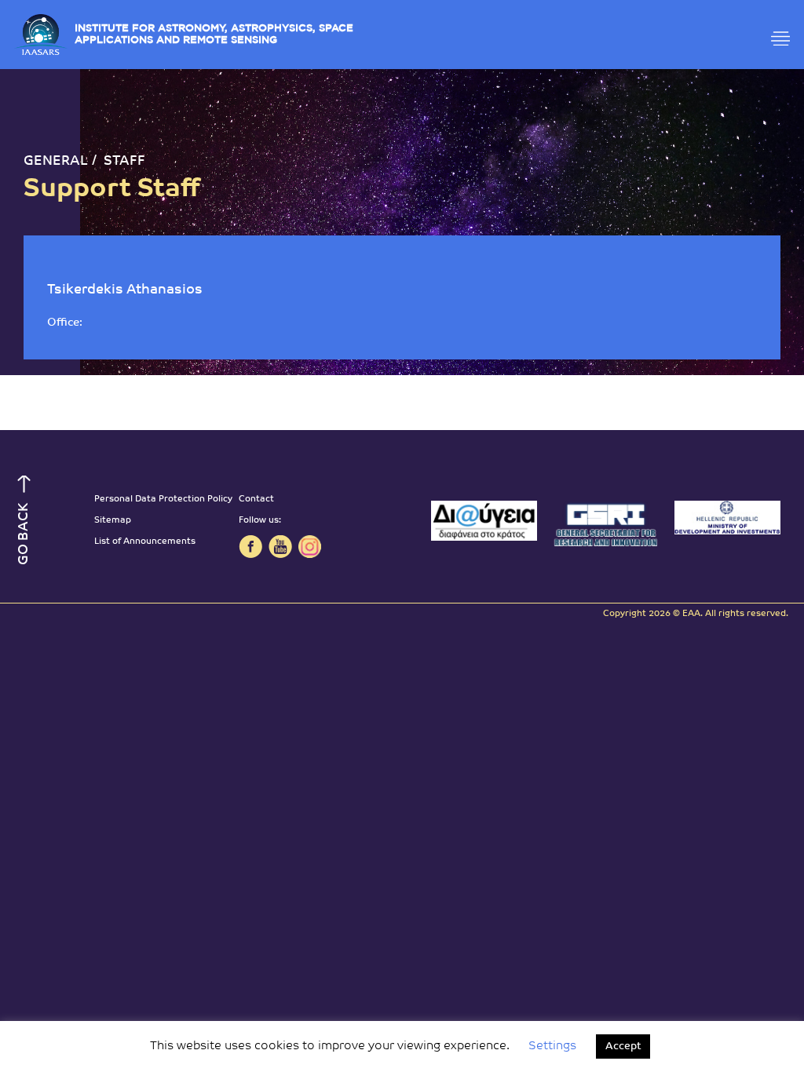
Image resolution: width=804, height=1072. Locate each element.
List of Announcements (145, 542)
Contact (256, 499)
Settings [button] (552, 1046)
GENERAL (56, 161)
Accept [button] (623, 1046)
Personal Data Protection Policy (163, 499)
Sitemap (112, 520)
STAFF (124, 161)
